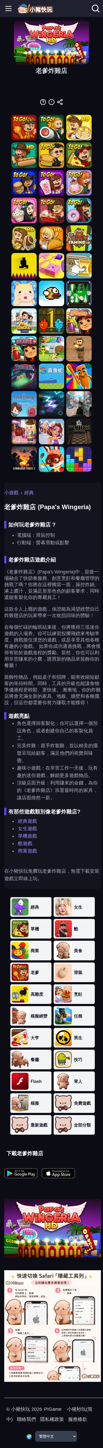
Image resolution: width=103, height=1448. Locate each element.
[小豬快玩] (35, 8)
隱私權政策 (52, 1419)
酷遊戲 (25, 843)
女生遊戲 (27, 828)
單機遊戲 (27, 836)
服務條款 (77, 1419)
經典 (29, 492)
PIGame (53, 1409)
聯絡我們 (26, 1419)
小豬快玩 (20, 1409)
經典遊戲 (27, 821)
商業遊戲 (27, 851)
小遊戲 (11, 492)
